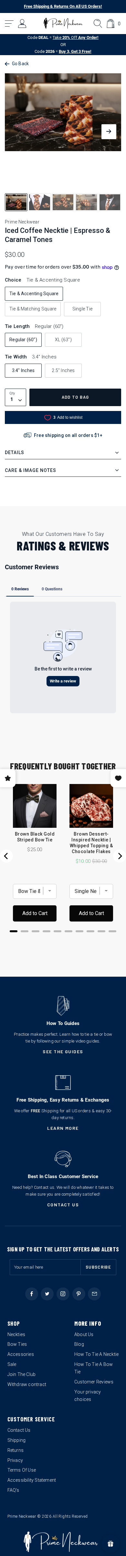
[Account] (22, 23)
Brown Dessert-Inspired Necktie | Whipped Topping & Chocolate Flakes (91, 842)
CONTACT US (63, 1204)
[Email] (94, 1293)
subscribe (98, 1267)
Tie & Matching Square (32, 308)
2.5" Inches (63, 370)
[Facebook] (31, 1293)
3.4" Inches (23, 370)
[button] (9, 23)
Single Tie (82, 308)
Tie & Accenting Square (34, 293)
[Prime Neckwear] (63, 23)
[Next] (119, 856)
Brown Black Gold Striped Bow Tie (35, 836)
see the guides (63, 1051)
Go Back (20, 63)
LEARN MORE (63, 1128)
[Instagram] (63, 1293)
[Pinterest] (78, 1293)
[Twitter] (47, 1293)
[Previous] (6, 856)
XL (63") (63, 339)
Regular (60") (23, 339)
